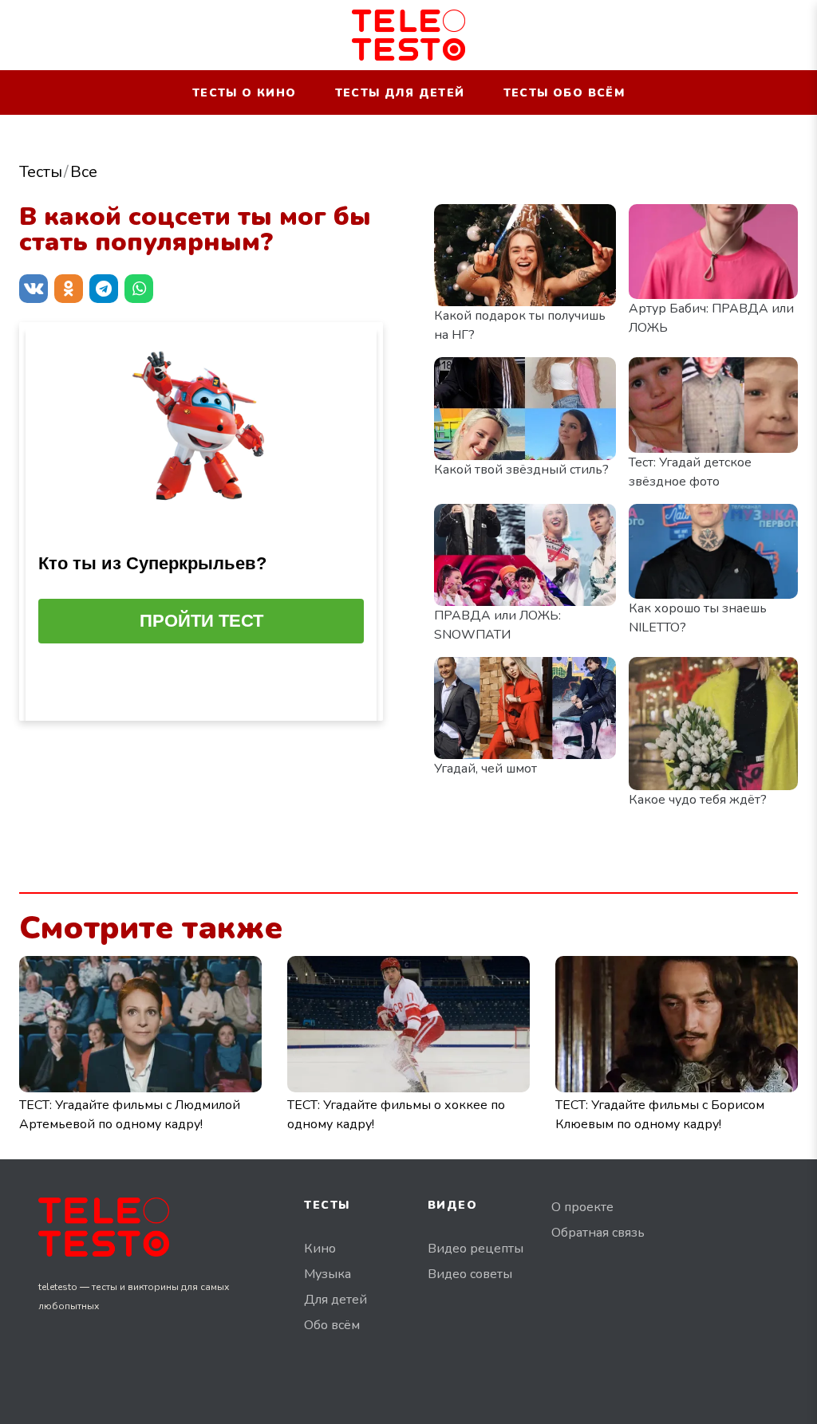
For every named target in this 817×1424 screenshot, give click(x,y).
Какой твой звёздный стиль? (521, 469)
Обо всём (332, 1325)
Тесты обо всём (564, 92)
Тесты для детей (400, 92)
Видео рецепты (475, 1248)
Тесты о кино (244, 92)
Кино (320, 1248)
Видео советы (470, 1274)
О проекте (582, 1207)
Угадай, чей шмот (485, 768)
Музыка (327, 1274)
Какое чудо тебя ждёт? (698, 799)
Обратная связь (598, 1232)
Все (83, 172)
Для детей (335, 1299)
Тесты (40, 172)
